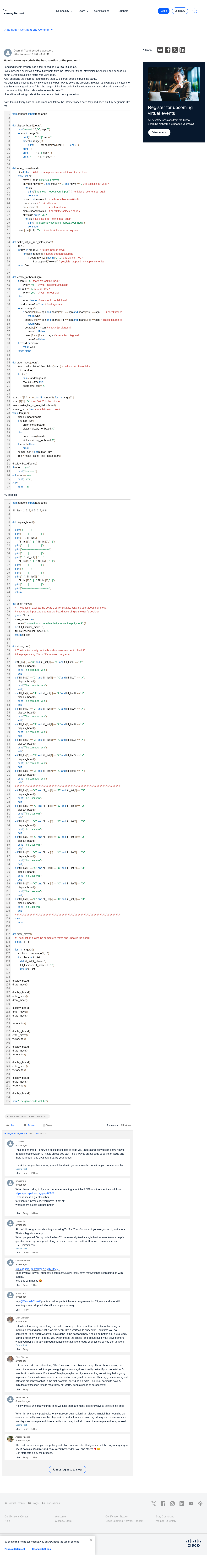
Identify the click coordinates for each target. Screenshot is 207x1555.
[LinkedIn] (182, 50)
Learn (81, 11)
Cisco (13, 12)
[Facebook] (167, 50)
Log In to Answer (67, 1469)
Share (49, 1125)
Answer (31, 1125)
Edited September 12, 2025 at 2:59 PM (31, 54)
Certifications (101, 11)
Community (62, 11)
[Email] (160, 50)
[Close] (91, 1539)
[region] (47, 1545)
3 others (35, 1133)
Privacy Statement (15, 1549)
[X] (175, 50)
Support (123, 11)
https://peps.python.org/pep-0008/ (35, 1193)
